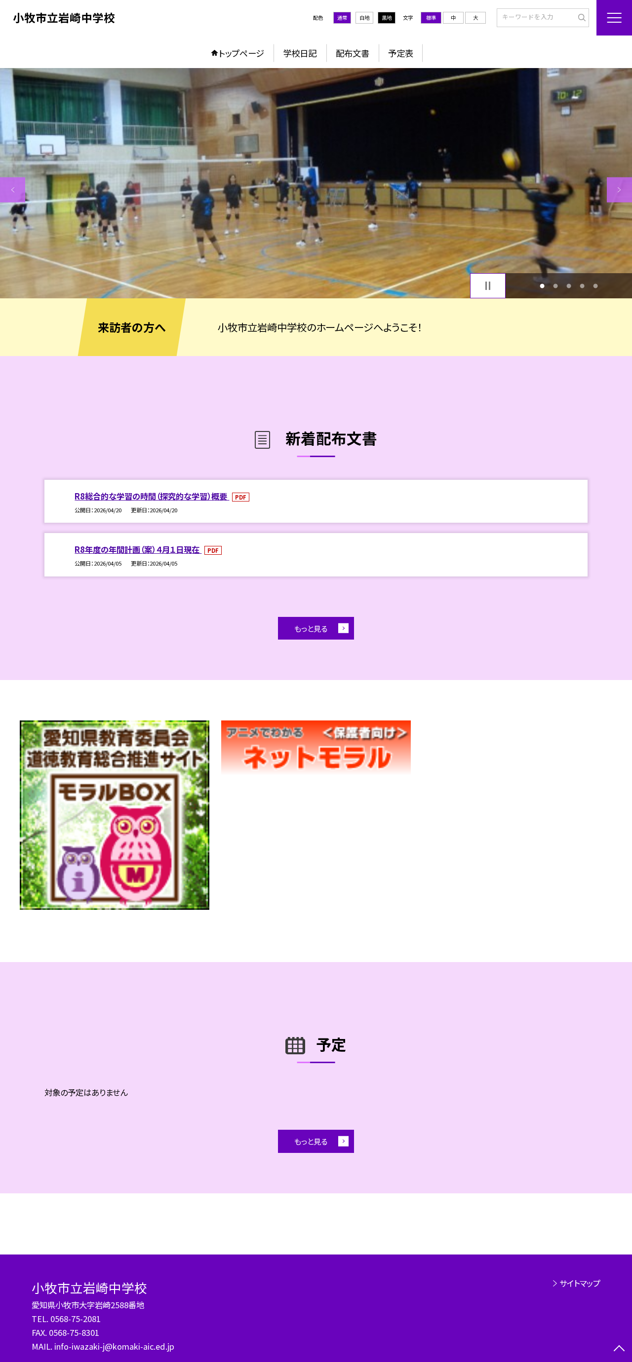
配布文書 (352, 53)
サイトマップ (579, 1283)
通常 (342, 17)
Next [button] (619, 189)
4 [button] (582, 286)
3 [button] (569, 286)
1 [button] (542, 286)
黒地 (387, 17)
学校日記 (299, 53)
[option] (316, 183)
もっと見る (310, 628)
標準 (431, 17)
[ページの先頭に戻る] (619, 1349)
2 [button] (555, 286)
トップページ (241, 53)
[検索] (580, 17)
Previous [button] (12, 189)
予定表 (400, 53)
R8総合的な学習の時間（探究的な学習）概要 (152, 496)
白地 (364, 17)
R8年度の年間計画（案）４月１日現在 (138, 549)
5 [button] (595, 286)
